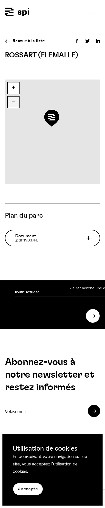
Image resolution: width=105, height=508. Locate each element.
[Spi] (17, 12)
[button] (52, 121)
